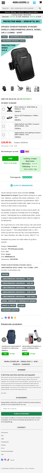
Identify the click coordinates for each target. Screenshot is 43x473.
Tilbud (21, 305)
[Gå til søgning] (40, 8)
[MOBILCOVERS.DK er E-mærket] (34, 3)
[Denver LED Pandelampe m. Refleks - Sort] (9, 117)
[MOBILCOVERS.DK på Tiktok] (8, 460)
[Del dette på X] (12, 318)
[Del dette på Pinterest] (9, 318)
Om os (2, 448)
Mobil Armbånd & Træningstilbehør (19, 301)
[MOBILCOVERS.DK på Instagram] (5, 460)
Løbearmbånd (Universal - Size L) (21, 36)
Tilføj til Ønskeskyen (23, 185)
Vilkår (2, 438)
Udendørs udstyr (10, 310)
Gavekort (3, 445)
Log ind (12, 460)
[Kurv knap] (40, 2)
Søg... (2, 454)
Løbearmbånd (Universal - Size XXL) (18, 292)
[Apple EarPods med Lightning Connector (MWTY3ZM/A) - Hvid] (9, 135)
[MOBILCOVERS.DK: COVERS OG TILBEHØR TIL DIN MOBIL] (21, 2)
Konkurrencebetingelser (7, 451)
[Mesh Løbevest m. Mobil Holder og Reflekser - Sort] (9, 109)
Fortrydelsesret (5, 442)
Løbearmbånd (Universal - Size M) (13, 40)
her (11, 421)
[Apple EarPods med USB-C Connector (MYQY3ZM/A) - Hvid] (9, 126)
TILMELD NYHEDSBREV (21, 414)
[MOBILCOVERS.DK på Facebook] (2, 460)
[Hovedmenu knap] (3, 2)
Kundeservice (4, 432)
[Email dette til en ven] (15, 318)
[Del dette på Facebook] (6, 318)
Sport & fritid (8, 305)
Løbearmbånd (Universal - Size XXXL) (19, 297)
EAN (2, 435)
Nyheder (21, 370)
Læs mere (3, 393)
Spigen (4, 36)
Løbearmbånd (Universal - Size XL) (18, 288)
